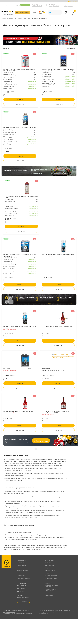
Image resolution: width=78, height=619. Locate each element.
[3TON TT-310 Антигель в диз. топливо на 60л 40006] (58, 318)
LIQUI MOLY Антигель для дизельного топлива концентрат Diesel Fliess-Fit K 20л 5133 (55, 369)
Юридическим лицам (22, 570)
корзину (20, 99)
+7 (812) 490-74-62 (37, 6)
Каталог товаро (24, 12)
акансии (19, 573)
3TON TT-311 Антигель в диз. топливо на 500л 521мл (18, 411)
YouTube (22, 591)
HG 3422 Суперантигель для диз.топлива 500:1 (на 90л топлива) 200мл (19, 255)
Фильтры (5, 48)
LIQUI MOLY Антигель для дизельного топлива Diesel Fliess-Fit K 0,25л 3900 (19, 70)
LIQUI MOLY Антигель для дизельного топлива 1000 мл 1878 (21, 197)
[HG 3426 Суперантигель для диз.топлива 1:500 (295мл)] (19, 119)
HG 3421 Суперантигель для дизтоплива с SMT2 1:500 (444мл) (19, 327)
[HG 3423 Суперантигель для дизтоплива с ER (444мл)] (58, 246)
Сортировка (70, 48)
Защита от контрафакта (51, 575)
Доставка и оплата (50, 565)
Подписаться (23, 601)
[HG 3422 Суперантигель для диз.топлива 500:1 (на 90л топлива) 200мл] (19, 246)
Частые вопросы (21, 562)
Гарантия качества (50, 570)
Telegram (22, 588)
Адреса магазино (50, 595)
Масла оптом (48, 562)
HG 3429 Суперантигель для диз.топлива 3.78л (17, 369)
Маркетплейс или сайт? (51, 578)
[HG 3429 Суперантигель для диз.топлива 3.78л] (19, 360)
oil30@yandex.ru (68, 6)
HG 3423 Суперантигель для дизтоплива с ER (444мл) (58, 254)
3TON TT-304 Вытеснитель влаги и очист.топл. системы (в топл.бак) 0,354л (55, 412)
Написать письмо (21, 565)
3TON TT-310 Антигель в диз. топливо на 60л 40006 (57, 326)
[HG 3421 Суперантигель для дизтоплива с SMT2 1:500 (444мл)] (19, 318)
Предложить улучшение (23, 578)
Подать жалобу (21, 575)
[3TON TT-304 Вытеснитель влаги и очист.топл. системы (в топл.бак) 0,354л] (58, 403)
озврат (47, 568)
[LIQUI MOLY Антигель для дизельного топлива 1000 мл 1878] (21, 188)
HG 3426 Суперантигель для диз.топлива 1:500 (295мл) (19, 127)
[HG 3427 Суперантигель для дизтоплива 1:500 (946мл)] (58, 61)
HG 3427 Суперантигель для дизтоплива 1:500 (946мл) (58, 69)
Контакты (19, 568)
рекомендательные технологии (12, 615)
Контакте (23, 585)
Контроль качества (50, 573)
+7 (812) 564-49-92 (54, 6)
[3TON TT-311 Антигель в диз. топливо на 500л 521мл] (19, 403)
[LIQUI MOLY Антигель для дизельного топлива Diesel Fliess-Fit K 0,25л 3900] (19, 61)
